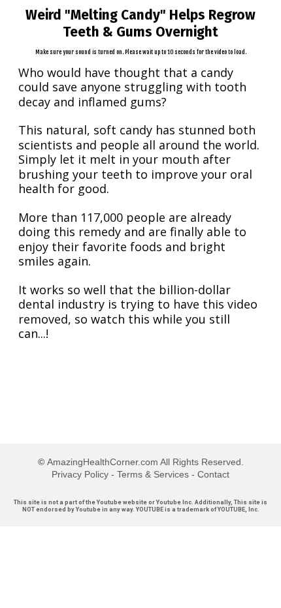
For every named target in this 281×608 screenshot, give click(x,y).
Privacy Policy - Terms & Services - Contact (140, 474)
